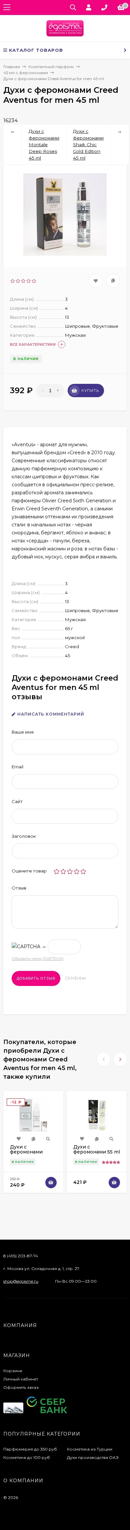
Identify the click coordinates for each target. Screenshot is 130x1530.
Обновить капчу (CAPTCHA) (38, 958)
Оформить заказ (21, 1387)
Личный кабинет (20, 1378)
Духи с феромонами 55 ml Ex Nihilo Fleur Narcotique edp (96, 1154)
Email (17, 766)
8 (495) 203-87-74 (20, 1255)
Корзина (12, 1370)
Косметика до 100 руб (26, 1457)
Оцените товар (29, 870)
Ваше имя (23, 732)
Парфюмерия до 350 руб (30, 1449)
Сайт (17, 801)
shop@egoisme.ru (20, 1281)
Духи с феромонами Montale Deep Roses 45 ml (44, 145)
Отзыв (19, 887)
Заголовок (24, 836)
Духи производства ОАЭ (93, 1457)
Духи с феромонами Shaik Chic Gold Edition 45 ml (88, 145)
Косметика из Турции (89, 1449)
